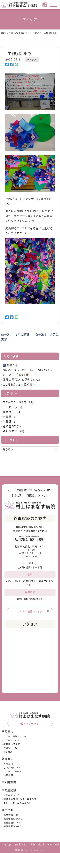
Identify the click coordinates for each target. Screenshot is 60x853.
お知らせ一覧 (11, 747)
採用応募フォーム (13, 826)
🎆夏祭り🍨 (10, 365)
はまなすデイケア (13, 771)
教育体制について (13, 818)
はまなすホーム (12, 795)
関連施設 (10, 790)
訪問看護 (8, 775)
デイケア (31, 59)
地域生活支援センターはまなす (20, 799)
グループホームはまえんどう (18, 802)
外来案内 (8, 763)
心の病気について (13, 767)
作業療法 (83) (12, 412)
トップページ (32, 723)
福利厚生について (13, 822)
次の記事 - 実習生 (47, 334)
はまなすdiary (11, 740)
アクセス (8, 751)
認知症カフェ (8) (13, 431)
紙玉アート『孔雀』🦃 (16, 375)
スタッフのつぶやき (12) (18, 402)
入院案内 (10, 782)
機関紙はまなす (12, 744)
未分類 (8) (10, 417)
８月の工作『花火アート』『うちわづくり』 (27, 370)
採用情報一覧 (11, 814)
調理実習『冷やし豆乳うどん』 (21, 379)
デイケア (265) (12, 407)
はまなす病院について (15, 736)
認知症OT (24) (13, 426)
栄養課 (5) (10, 421)
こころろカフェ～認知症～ (19, 384)
